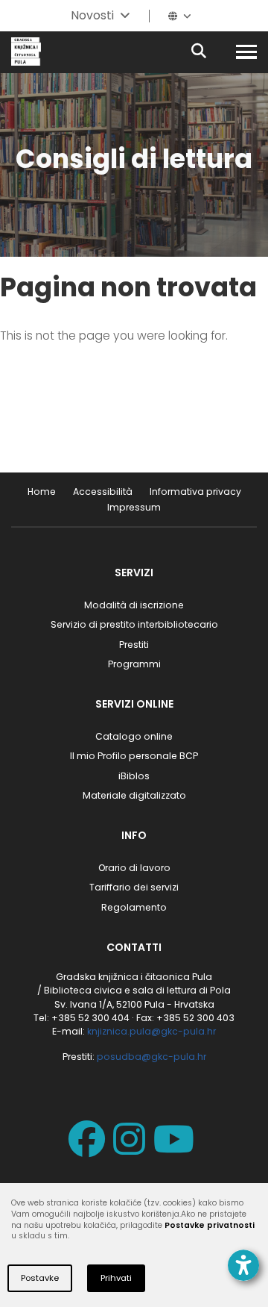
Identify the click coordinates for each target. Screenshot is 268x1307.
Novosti (92, 15)
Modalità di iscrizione (134, 605)
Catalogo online (134, 736)
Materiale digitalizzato (134, 795)
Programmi (134, 664)
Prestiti (134, 644)
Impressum (134, 507)
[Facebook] (89, 1149)
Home (42, 491)
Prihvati (116, 1278)
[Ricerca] (211, 51)
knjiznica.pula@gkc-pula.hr (151, 1031)
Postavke (40, 1278)
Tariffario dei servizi (134, 887)
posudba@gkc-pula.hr (151, 1056)
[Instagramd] (132, 1149)
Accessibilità (103, 491)
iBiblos (134, 776)
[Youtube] (176, 1149)
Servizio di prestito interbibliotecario (134, 624)
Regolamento (134, 907)
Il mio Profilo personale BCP (134, 755)
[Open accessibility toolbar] (243, 1265)
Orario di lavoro (134, 867)
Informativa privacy (195, 491)
